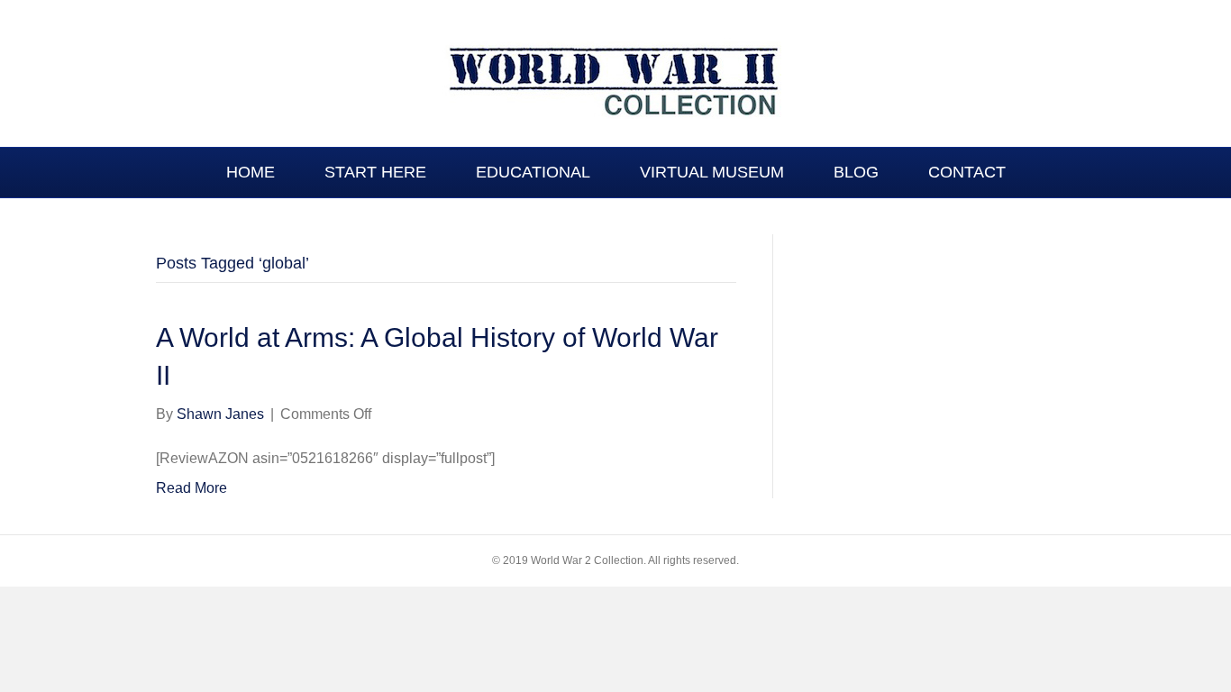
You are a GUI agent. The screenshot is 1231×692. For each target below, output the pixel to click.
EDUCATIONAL (533, 172)
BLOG (856, 172)
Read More (191, 488)
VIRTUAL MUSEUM (712, 172)
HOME (250, 172)
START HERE (375, 172)
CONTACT (967, 172)
